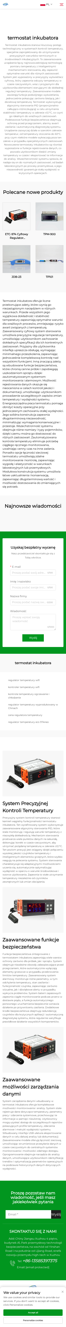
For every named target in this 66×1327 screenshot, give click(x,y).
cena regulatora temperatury (25, 715)
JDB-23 (16, 276)
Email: (33, 1267)
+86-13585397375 (40, 1260)
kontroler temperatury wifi (24, 687)
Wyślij (33, 637)
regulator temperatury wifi (24, 680)
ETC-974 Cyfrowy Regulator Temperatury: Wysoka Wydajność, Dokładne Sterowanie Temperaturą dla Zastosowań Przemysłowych (16, 236)
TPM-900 (49, 234)
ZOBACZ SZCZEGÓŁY (16, 216)
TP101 (49, 276)
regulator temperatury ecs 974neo (28, 722)
